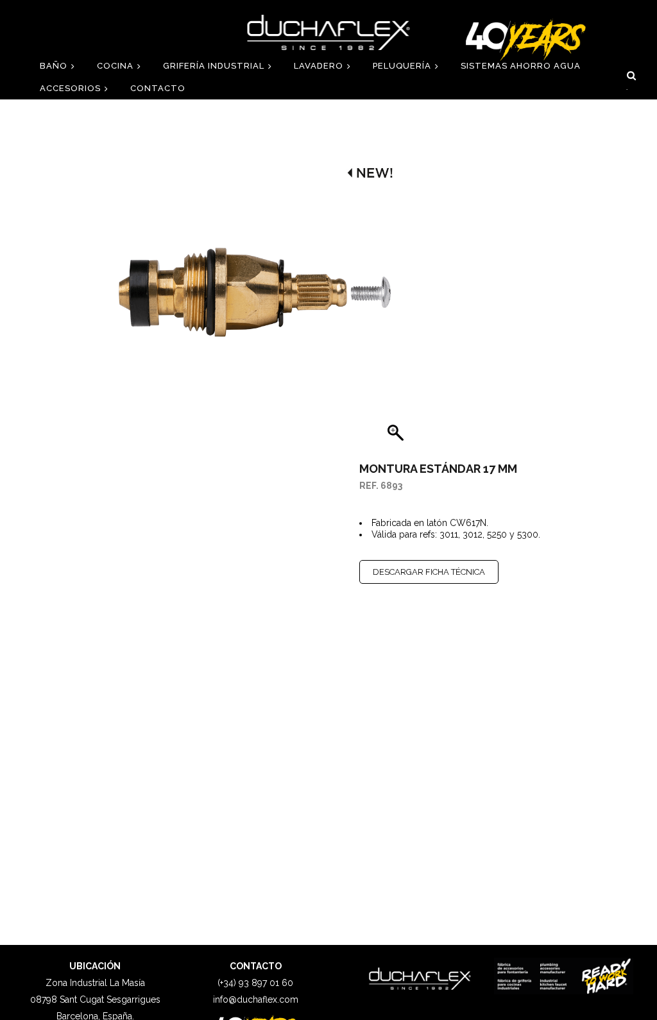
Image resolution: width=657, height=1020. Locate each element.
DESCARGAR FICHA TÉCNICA (429, 572)
